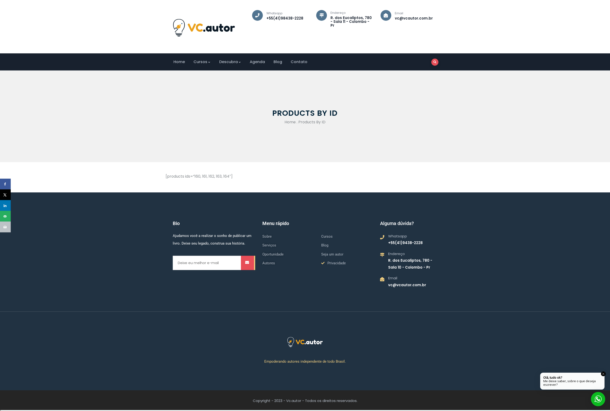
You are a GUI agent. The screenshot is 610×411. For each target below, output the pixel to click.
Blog (278, 62)
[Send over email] (5, 216)
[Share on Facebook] (5, 184)
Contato (299, 62)
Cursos (200, 62)
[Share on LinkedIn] (5, 205)
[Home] (204, 27)
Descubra (228, 62)
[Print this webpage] (5, 227)
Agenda (257, 62)
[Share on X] (5, 195)
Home (179, 62)
